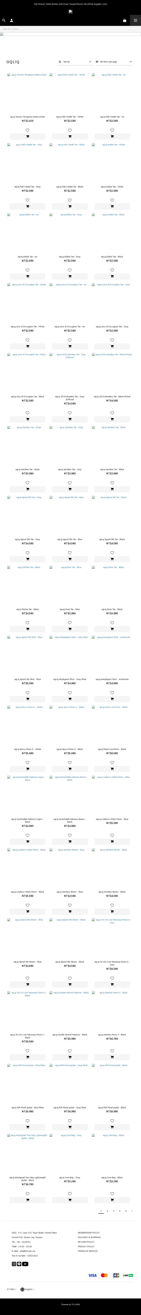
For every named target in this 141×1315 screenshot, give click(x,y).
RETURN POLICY (86, 1242)
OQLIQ (15, 29)
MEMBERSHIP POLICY (89, 1232)
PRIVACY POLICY (86, 1246)
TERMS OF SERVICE (88, 1251)
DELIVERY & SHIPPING (89, 1237)
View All (6, 29)
